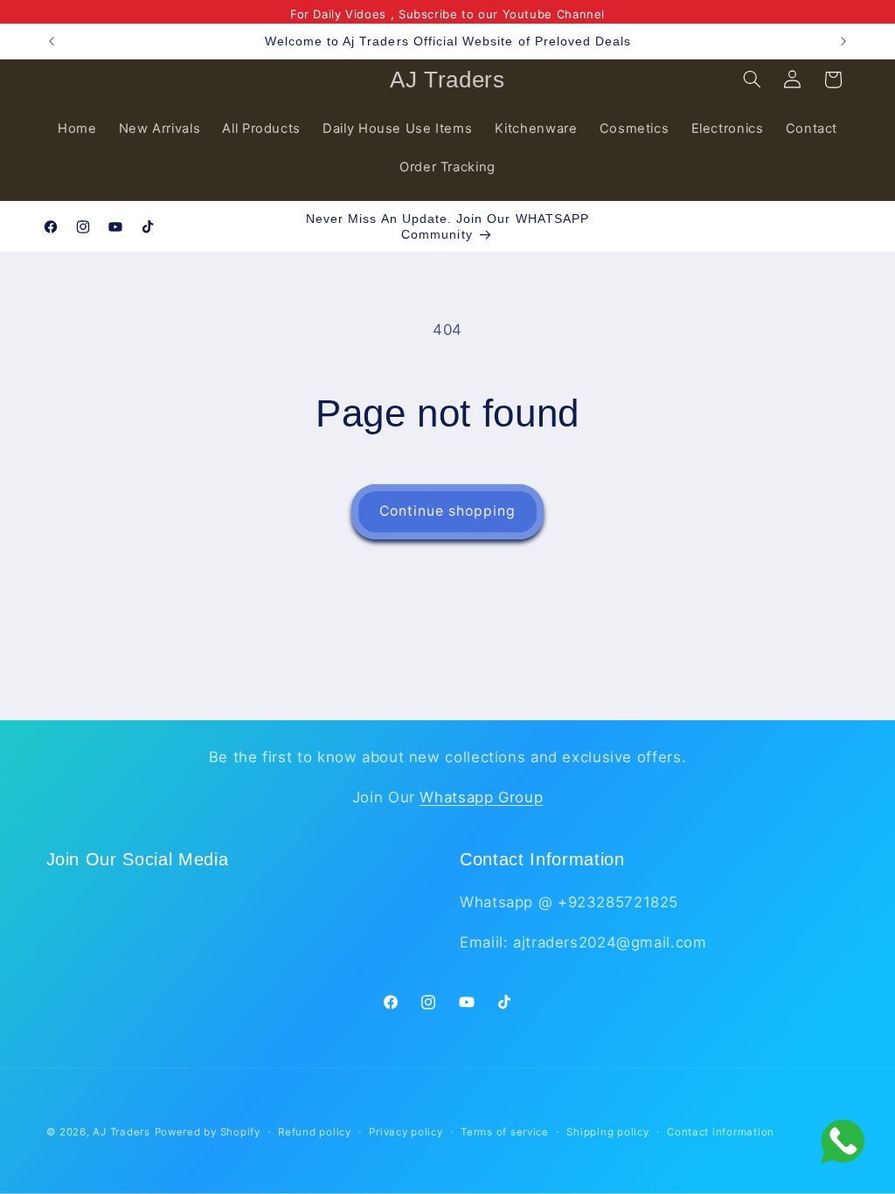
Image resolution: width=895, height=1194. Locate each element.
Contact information (720, 1132)
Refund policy (314, 1132)
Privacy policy (405, 1132)
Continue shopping (448, 511)
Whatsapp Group (481, 797)
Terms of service (505, 1132)
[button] (752, 79)
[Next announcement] (843, 41)
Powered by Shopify (207, 1132)
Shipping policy (607, 1132)
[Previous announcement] (51, 41)
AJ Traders (121, 1132)
